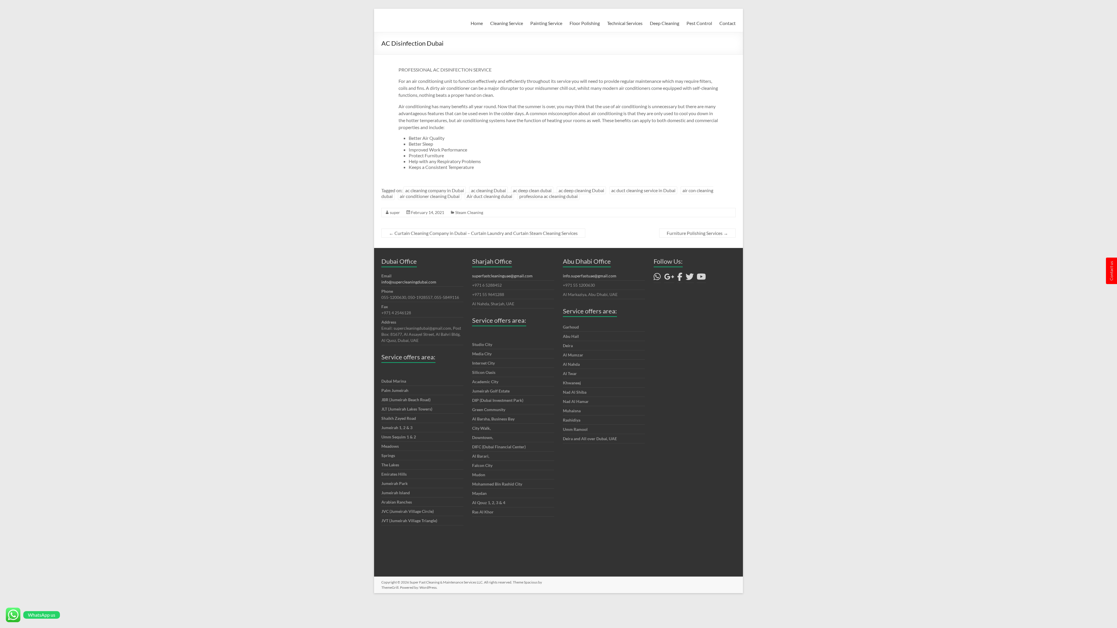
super (395, 212)
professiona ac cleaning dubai (548, 196)
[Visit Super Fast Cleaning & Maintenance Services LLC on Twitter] (690, 278)
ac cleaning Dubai (488, 190)
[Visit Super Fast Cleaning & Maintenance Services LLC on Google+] (669, 278)
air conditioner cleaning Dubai (430, 196)
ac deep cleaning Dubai (581, 190)
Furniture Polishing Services (697, 233)
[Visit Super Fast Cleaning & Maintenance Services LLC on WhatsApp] (657, 278)
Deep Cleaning (664, 23)
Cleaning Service (506, 23)
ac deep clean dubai (532, 190)
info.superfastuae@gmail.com (589, 275)
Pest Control (699, 23)
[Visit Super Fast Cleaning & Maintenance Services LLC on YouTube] (701, 278)
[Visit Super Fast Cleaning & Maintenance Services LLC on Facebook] (679, 278)
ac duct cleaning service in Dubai (643, 190)
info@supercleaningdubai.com (408, 281)
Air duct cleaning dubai (489, 196)
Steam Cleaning (469, 212)
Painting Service (546, 23)
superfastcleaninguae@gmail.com (502, 275)
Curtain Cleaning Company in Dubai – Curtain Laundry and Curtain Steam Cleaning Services (483, 233)
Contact (727, 23)
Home (477, 23)
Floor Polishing (585, 23)
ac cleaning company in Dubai (434, 190)
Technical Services (625, 23)
